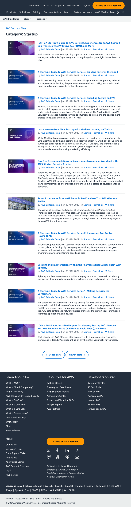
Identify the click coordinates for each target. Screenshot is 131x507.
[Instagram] (79, 451)
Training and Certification (59, 387)
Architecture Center (56, 395)
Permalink (98, 49)
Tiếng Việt (114, 485)
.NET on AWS (94, 391)
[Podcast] (70, 457)
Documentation (52, 12)
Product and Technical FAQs (60, 400)
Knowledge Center (15, 461)
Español (69, 485)
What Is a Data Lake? (16, 408)
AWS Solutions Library (58, 391)
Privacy (9, 498)
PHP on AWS (94, 404)
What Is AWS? (12, 383)
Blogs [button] (27, 19)
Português (101, 485)
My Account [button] (72, 5)
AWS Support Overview (17, 466)
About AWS (34, 5)
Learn (67, 12)
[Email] (79, 457)
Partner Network (82, 12)
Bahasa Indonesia (33, 485)
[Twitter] (51, 451)
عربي (19, 485)
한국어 (44, 490)
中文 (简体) (55, 490)
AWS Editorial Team (51, 49)
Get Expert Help (14, 448)
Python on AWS (95, 395)
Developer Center (96, 383)
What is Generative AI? (17, 413)
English (58, 485)
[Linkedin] (70, 451)
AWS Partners (53, 408)
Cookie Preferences (52, 498)
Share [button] (111, 49)
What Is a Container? (16, 404)
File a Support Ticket (16, 453)
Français (79, 485)
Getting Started (54, 383)
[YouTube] (61, 457)
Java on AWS (94, 400)
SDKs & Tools (94, 387)
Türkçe (9, 490)
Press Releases (13, 430)
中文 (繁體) (69, 490)
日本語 (35, 490)
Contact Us (47, 5)
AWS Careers (12, 474)
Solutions (24, 12)
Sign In (86, 5)
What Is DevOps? (14, 400)
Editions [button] (41, 19)
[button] (108, 5)
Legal (8, 470)
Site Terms (35, 498)
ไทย (27, 490)
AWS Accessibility (14, 391)
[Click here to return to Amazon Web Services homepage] (11, 5)
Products (11, 12)
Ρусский (19, 490)
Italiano (89, 485)
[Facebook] (61, 451)
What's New (12, 421)
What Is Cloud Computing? (19, 387)
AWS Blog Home (11, 19)
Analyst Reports (54, 404)
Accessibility (21, 498)
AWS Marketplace (105, 12)
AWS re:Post (12, 457)
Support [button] (59, 5)
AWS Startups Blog (16, 28)
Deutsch (49, 485)
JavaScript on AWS (97, 408)
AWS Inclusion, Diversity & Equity (22, 395)
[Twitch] (51, 457)
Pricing (37, 12)
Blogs (8, 426)
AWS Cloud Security (16, 417)
